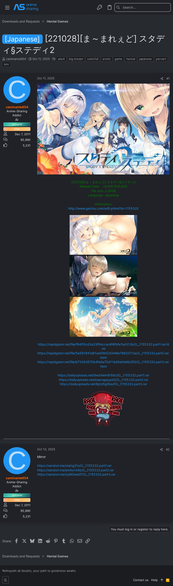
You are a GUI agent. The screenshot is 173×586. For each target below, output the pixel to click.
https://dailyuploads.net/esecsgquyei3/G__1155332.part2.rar (103, 380)
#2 (168, 449)
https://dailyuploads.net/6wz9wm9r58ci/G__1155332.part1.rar (103, 375)
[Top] (162, 580)
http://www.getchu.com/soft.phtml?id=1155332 (103, 208)
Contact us (140, 580)
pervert (161, 59)
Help (154, 580)
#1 (168, 78)
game (118, 59)
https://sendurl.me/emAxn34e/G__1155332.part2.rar (75, 470)
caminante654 (16, 59)
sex (6, 64)
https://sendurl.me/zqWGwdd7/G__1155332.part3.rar (76, 474)
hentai (130, 59)
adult (61, 59)
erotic (106, 59)
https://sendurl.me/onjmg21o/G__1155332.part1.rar (74, 465)
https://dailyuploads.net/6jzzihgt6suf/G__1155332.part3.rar (103, 384)
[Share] (162, 78)
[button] (7, 7)
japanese (145, 59)
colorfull (92, 59)
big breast (76, 59)
